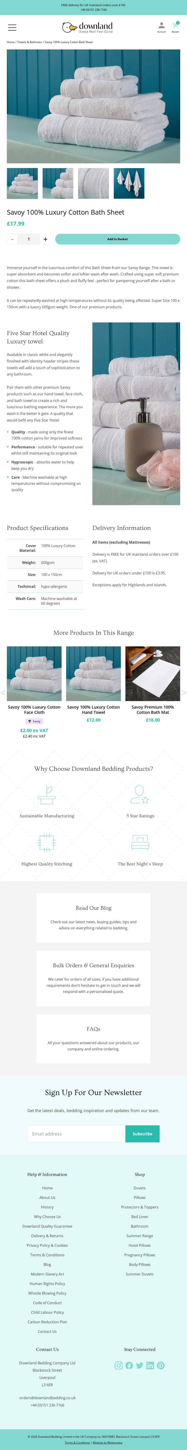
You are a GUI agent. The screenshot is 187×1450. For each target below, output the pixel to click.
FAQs (93, 1029)
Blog (47, 1264)
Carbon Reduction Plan (47, 1321)
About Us (47, 1197)
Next (183, 692)
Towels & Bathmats (29, 42)
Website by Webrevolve (107, 1443)
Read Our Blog (94, 908)
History (47, 1207)
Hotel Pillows (140, 1245)
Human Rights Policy (47, 1283)
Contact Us (47, 1331)
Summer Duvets (140, 1274)
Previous (3, 692)
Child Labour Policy (47, 1312)
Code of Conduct (47, 1302)
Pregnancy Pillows (139, 1254)
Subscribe (143, 1133)
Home (11, 42)
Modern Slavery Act (47, 1274)
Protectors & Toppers (139, 1207)
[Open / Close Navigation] (12, 27)
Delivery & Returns (47, 1235)
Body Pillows (140, 1264)
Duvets (140, 1187)
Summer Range (140, 1235)
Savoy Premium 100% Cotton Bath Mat (153, 709)
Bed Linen (139, 1216)
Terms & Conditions (47, 1254)
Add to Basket (117, 239)
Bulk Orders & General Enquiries (93, 965)
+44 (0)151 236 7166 (94, 10)
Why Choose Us (47, 1216)
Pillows (140, 1197)
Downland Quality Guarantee (47, 1226)
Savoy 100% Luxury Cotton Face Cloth (34, 709)
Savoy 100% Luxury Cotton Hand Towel (93, 709)
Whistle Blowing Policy (47, 1293)
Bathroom (139, 1226)
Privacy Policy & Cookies (47, 1245)
